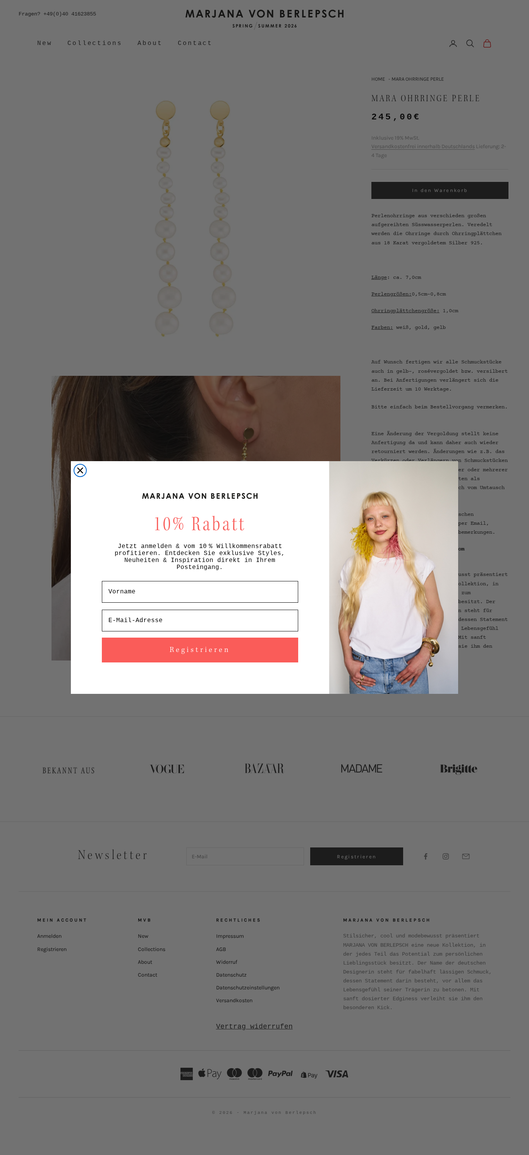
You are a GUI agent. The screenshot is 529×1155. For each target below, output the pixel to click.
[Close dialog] (80, 470)
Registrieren (200, 650)
